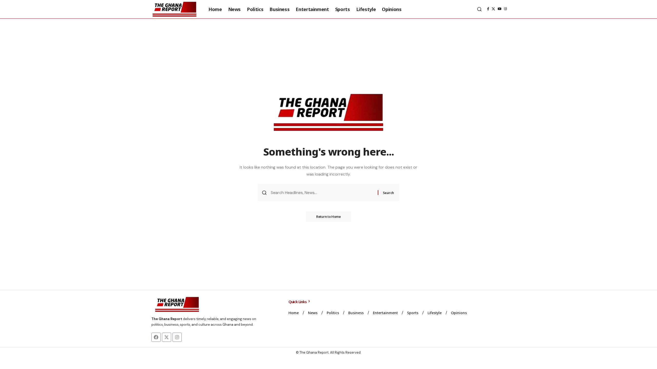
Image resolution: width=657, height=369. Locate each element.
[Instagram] (505, 9)
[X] (493, 9)
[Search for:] (322, 192)
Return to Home (328, 216)
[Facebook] (488, 9)
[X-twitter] (166, 337)
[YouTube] (499, 9)
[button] (479, 9)
